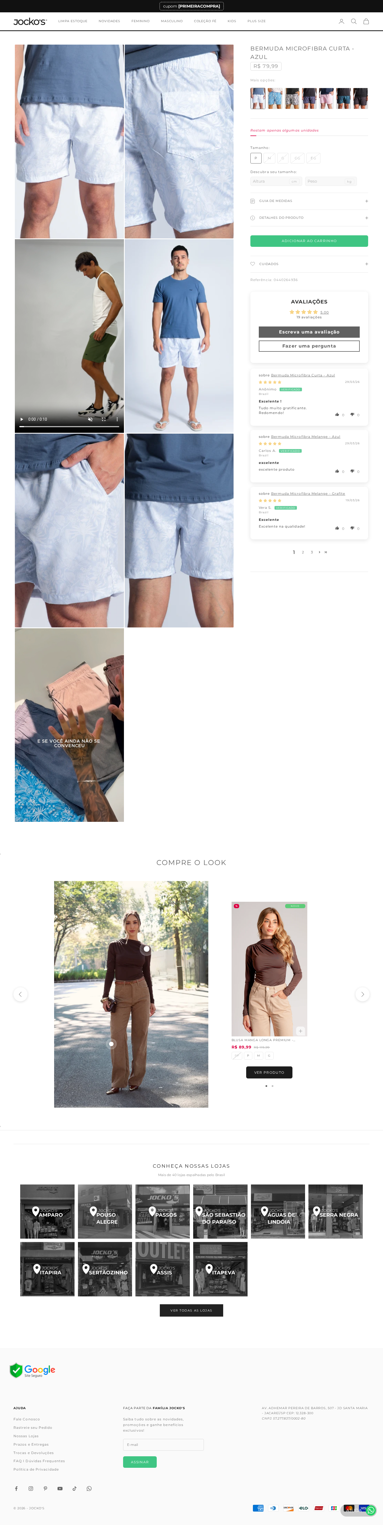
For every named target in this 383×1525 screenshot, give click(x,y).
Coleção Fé (205, 21)
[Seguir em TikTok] (74, 1488)
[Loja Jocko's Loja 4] (220, 1211)
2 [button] (303, 552)
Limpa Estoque (72, 21)
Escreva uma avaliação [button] (309, 332)
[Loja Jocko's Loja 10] (220, 1269)
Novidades (109, 21)
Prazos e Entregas (31, 1444)
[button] (337, 414)
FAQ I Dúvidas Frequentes (39, 1461)
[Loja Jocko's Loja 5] (278, 1211)
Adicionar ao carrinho (309, 241)
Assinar (140, 1462)
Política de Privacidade (36, 1469)
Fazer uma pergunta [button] (309, 346)
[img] (270, 382)
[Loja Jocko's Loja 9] (162, 1269)
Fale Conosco (26, 1419)
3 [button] (312, 552)
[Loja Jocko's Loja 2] (105, 1211)
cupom (191, 6)
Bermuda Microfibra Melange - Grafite (308, 493)
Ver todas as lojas (191, 1310)
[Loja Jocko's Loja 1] (47, 1211)
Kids (232, 21)
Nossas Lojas (26, 1436)
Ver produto (269, 1072)
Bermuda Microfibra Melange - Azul (306, 436)
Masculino (172, 21)
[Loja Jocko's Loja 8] (105, 1269)
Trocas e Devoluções (33, 1453)
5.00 (324, 312)
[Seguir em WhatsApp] (89, 1488)
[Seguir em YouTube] (60, 1488)
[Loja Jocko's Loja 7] (47, 1269)
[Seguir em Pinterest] (45, 1488)
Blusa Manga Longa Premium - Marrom (262, 1040)
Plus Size (257, 21)
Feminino (140, 21)
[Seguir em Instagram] (31, 1488)
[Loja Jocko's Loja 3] (162, 1211)
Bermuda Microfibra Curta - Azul (303, 375)
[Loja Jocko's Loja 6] (335, 1211)
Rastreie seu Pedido (33, 1427)
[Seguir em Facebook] (16, 1488)
